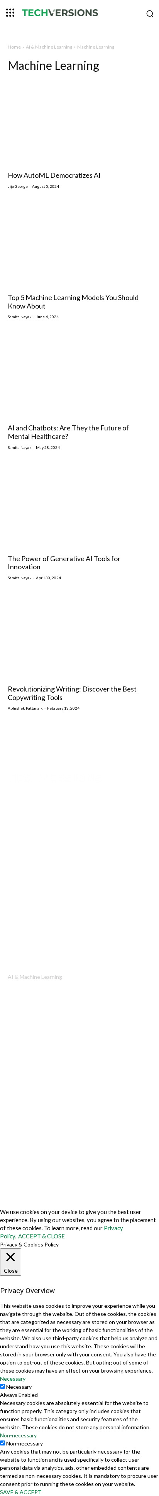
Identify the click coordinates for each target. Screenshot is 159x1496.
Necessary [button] (12, 1378)
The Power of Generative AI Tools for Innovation (64, 562)
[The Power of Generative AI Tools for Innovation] (79, 506)
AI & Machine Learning (49, 47)
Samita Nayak (20, 316)
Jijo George (18, 186)
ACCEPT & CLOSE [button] (41, 1236)
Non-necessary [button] (18, 1435)
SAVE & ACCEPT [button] (21, 1492)
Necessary (19, 1386)
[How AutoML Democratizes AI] (79, 122)
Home (14, 47)
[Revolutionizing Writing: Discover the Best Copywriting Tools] (79, 636)
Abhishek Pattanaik (25, 708)
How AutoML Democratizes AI (54, 175)
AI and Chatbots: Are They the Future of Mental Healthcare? (68, 431)
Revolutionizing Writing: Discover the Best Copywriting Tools (72, 693)
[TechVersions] (79, 14)
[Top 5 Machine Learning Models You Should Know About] (79, 245)
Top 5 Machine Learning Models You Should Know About (73, 301)
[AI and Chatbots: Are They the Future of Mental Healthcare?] (79, 375)
